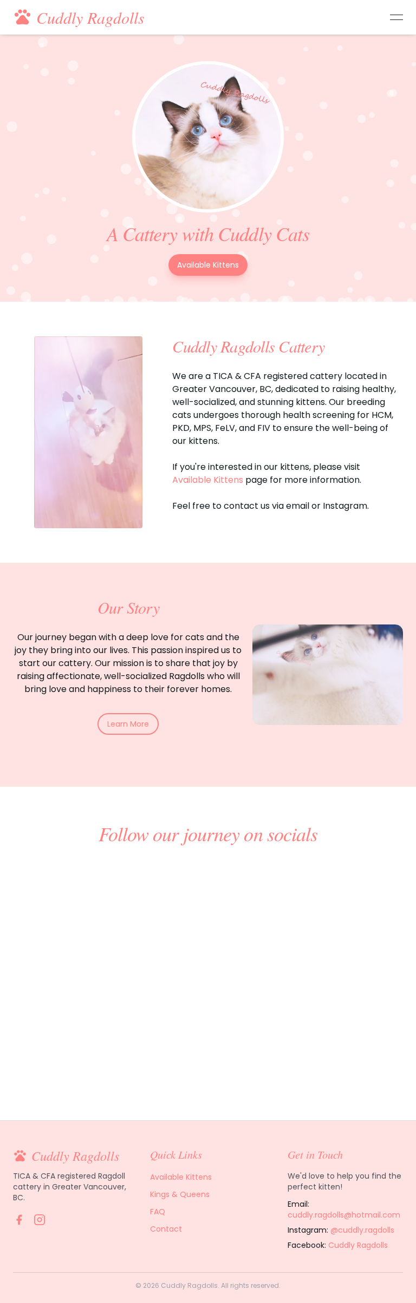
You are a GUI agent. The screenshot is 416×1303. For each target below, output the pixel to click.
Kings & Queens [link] (180, 1194)
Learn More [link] (128, 724)
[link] (19, 1220)
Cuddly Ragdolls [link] (358, 1245)
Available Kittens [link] (208, 265)
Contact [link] (166, 1229)
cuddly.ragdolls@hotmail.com (344, 1214)
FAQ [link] (157, 1211)
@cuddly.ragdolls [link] (362, 1230)
